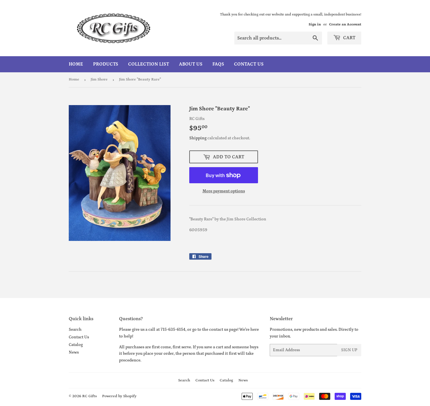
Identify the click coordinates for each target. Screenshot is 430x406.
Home (76, 64)
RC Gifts (89, 396)
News (74, 352)
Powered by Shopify (119, 396)
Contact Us (249, 64)
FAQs (218, 64)
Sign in (315, 24)
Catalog (76, 344)
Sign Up (349, 350)
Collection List (148, 64)
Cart (348, 37)
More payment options (223, 191)
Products (105, 64)
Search (75, 329)
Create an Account (345, 24)
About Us (190, 64)
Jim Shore (99, 79)
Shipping (198, 138)
